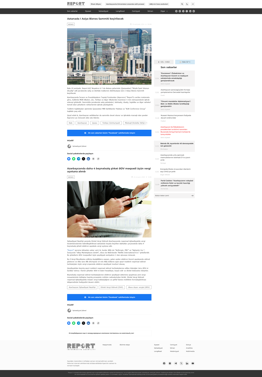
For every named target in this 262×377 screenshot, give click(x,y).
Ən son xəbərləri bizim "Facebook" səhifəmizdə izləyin (111, 133)
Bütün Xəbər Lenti (162, 195)
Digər (163, 11)
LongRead (158, 351)
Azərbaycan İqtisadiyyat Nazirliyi (82, 287)
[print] (93, 158)
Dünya (188, 345)
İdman (172, 348)
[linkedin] (190, 11)
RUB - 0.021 (165, 62)
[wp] (73, 158)
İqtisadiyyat (158, 348)
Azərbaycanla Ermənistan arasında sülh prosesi (125, 4)
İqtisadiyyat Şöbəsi (79, 146)
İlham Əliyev (96, 4)
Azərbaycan (82, 123)
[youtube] (194, 11)
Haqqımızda (107, 345)
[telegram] (183, 11)
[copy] (98, 158)
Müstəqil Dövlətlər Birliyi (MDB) (137, 123)
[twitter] (187, 11)
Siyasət (156, 345)
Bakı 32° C (186, 62)
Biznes (70, 24)
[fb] (176, 11)
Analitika (189, 348)
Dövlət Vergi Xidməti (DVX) (112, 287)
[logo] (76, 4)
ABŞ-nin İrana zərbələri (159, 4)
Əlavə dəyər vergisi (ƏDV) (139, 287)
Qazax (94, 123)
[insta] (180, 11)
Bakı (70, 123)
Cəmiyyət (173, 345)
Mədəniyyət (174, 351)
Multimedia (190, 351)
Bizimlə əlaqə (125, 345)
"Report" (70, 250)
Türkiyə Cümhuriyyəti (111, 123)
